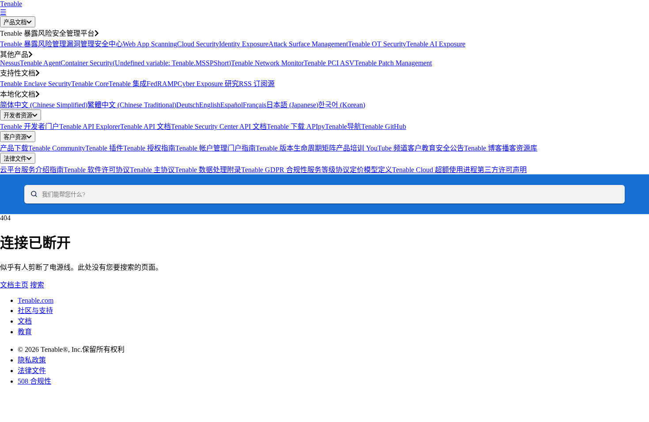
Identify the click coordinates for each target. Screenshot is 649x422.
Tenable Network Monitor (267, 63)
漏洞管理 (80, 44)
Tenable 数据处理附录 (208, 169)
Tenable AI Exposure (435, 44)
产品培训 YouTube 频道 (372, 148)
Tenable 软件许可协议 (97, 169)
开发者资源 (18, 115)
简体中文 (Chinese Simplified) (43, 105)
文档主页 (14, 285)
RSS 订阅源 (257, 83)
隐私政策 (32, 360)
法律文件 (15, 158)
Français (254, 105)
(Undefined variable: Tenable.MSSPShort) (172, 63)
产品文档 (15, 22)
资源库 (526, 148)
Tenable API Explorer (89, 126)
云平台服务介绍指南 (32, 169)
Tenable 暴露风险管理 (33, 44)
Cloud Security (198, 44)
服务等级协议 (328, 169)
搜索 (37, 285)
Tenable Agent (40, 63)
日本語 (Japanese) (292, 105)
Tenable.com (35, 300)
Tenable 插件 (104, 148)
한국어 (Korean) (341, 105)
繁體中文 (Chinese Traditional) (131, 105)
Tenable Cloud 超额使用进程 (434, 169)
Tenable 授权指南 (149, 148)
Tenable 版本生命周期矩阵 (296, 148)
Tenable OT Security (377, 44)
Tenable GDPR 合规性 (274, 169)
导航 (354, 126)
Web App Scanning (150, 44)
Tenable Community (56, 148)
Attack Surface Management (308, 44)
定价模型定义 (371, 169)
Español (231, 105)
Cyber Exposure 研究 (208, 83)
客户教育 (422, 148)
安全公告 (450, 148)
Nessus (10, 63)
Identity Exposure (243, 44)
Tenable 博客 (483, 148)
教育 (25, 331)
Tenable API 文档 (145, 126)
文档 (25, 321)
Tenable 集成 (128, 83)
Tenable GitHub (383, 126)
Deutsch (187, 105)
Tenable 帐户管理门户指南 (215, 148)
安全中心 (108, 44)
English (209, 105)
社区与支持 (35, 310)
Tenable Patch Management (393, 63)
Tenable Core (90, 83)
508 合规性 (34, 381)
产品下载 (14, 148)
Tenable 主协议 (152, 169)
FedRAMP (162, 83)
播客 (509, 148)
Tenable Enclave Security (35, 83)
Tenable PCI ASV (329, 63)
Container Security (86, 63)
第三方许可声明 (502, 169)
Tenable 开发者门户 (29, 126)
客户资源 (15, 137)
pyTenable (332, 126)
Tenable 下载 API (292, 126)
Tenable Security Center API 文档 (219, 126)
